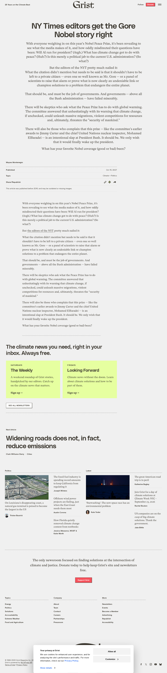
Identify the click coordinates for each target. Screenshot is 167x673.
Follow (141, 4)
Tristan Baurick (16, 515)
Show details (46, 668)
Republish (106, 618)
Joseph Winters (60, 491)
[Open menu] (159, 4)
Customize (110, 659)
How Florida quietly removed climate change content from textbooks (66, 523)
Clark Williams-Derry (15, 454)
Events (105, 608)
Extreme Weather (12, 618)
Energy (8, 604)
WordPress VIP (26, 662)
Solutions (9, 611)
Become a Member (110, 611)
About (56, 604)
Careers (57, 615)
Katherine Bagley (142, 484)
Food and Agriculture (14, 622)
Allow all (112, 651)
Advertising (107, 615)
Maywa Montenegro (14, 162)
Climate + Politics (110, 175)
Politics (8, 608)
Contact (57, 611)
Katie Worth (59, 533)
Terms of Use (10, 665)
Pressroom (58, 622)
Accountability (11, 615)
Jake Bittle (139, 527)
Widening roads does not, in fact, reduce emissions (53, 442)
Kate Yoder (95, 512)
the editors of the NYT (71, 68)
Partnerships (59, 618)
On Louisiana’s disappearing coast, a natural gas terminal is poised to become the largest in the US (26, 506)
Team (56, 608)
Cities (29, 454)
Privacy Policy (21, 665)
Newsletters (107, 604)
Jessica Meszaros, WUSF (64, 531)
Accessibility (107, 622)
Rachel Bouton (141, 506)
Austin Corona (60, 512)
